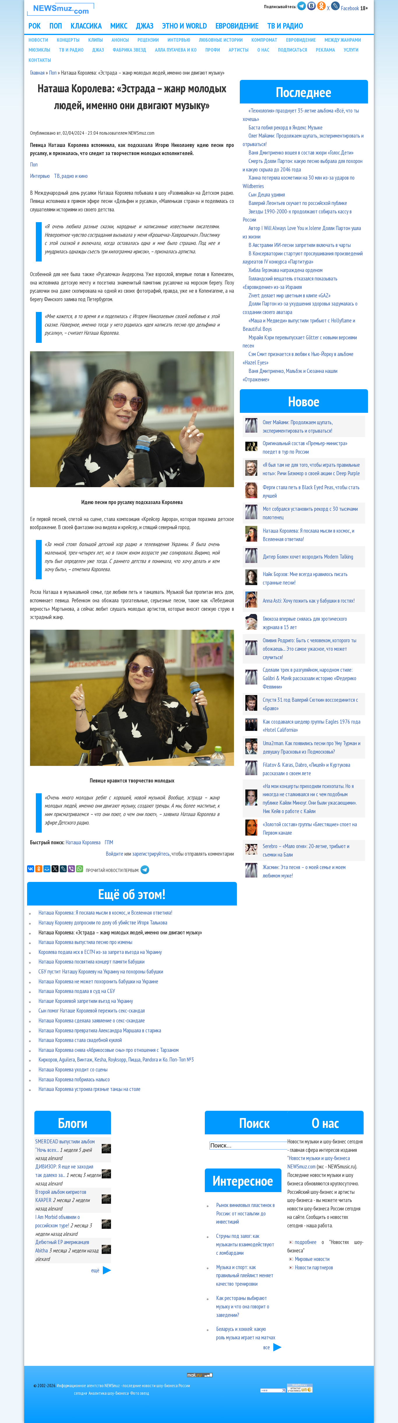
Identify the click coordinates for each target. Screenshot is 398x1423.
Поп (53, 72)
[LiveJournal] (63, 868)
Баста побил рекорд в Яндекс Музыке (286, 127)
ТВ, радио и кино (71, 175)
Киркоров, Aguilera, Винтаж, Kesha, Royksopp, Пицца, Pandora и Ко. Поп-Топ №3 (116, 1059)
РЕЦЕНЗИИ (148, 39)
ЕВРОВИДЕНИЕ (237, 26)
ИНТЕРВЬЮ (179, 39)
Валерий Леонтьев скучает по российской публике (298, 202)
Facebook (350, 8)
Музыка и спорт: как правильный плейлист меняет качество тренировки (244, 1275)
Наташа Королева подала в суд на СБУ (76, 990)
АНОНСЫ (120, 39)
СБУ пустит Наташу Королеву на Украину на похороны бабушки (100, 971)
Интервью (40, 175)
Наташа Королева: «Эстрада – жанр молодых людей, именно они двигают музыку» (120, 932)
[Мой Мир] (46, 868)
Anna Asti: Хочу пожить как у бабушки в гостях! (309, 600)
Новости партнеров (314, 1267)
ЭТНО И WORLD (184, 26)
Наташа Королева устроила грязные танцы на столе (89, 1088)
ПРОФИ (212, 49)
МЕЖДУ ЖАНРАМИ (343, 39)
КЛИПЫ (95, 39)
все (266, 1347)
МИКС (118, 26)
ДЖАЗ (145, 26)
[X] (55, 868)
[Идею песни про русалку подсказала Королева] (132, 420)
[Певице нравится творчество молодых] (132, 699)
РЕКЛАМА (325, 49)
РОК (35, 26)
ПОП (56, 26)
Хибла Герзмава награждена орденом (286, 269)
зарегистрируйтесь (151, 853)
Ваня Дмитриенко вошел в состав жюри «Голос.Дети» (301, 152)
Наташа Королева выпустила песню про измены (85, 941)
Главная (37, 72)
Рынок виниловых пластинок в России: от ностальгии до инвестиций (245, 1213)
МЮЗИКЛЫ (39, 49)
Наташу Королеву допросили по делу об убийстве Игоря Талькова (102, 922)
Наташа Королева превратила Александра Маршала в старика (99, 1030)
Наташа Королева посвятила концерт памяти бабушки (91, 961)
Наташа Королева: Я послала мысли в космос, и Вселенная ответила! (105, 912)
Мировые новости (312, 1258)
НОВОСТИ (38, 39)
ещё (95, 1270)
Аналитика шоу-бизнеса (109, 1393)
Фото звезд (139, 1393)
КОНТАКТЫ (40, 60)
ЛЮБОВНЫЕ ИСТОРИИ (221, 39)
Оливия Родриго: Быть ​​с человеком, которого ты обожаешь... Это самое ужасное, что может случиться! (309, 648)
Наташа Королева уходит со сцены (73, 1069)
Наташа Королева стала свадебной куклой (80, 1039)
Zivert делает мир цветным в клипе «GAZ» (289, 295)
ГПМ (109, 842)
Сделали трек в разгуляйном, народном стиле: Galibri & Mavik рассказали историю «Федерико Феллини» (309, 678)
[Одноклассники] (38, 868)
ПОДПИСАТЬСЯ (292, 49)
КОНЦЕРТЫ (68, 39)
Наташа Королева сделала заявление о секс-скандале (91, 1020)
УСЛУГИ (351, 49)
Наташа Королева (83, 842)
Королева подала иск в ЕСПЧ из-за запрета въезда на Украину (100, 951)
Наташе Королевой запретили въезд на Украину (85, 1000)
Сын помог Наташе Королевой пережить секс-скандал (91, 1010)
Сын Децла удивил (267, 194)
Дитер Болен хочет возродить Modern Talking (308, 556)
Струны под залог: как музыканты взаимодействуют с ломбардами (245, 1244)
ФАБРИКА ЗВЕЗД (129, 49)
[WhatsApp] (79, 868)
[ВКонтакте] (30, 868)
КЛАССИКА (86, 26)
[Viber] (71, 868)
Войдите (114, 853)
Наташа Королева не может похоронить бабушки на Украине (98, 981)
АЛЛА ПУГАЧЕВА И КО (176, 49)
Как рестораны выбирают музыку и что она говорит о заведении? (242, 1306)
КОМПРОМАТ (264, 39)
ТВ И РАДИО (285, 26)
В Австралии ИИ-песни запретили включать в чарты (300, 244)
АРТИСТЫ (239, 49)
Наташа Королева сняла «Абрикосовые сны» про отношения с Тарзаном (108, 1049)
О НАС (263, 49)
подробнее (305, 1241)
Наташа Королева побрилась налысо (74, 1079)
